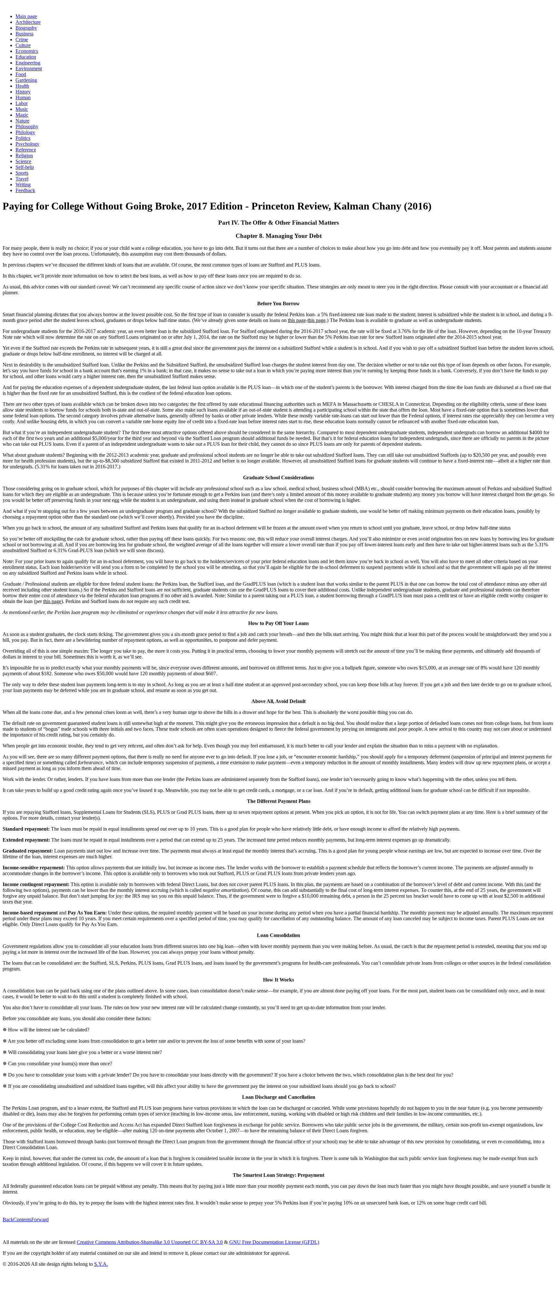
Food (20, 74)
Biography (26, 28)
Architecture (28, 22)
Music (21, 109)
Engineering (27, 62)
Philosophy (26, 126)
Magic (21, 115)
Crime (21, 39)
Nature (22, 120)
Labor (21, 103)
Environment (28, 68)
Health (22, 86)
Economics (26, 51)
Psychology (27, 144)
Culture (23, 45)
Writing (23, 184)
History (23, 91)
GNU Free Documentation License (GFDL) (274, 1242)
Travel (21, 178)
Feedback (25, 190)
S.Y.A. (101, 1264)
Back (8, 1219)
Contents (22, 1219)
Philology (25, 132)
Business (24, 33)
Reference (25, 149)
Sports (21, 173)
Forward (40, 1219)
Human (23, 97)
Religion (24, 155)
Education (25, 57)
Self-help (24, 167)
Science (23, 161)
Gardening (26, 80)
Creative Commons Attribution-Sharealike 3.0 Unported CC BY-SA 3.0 (150, 1242)
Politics (22, 138)
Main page (26, 16)
